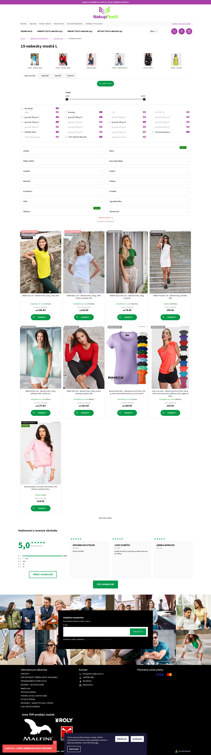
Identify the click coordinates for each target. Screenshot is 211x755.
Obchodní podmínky (28, 692)
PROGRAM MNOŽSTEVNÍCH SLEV (34, 681)
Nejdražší (58, 76)
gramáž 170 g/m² (84, 122)
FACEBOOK (87, 681)
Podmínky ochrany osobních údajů (34, 696)
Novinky (23, 24)
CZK (165, 31)
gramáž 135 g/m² (128, 132)
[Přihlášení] (182, 31)
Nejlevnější (45, 76)
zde (96, 742)
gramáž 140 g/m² (84, 127)
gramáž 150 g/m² (41, 122)
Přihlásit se (138, 632)
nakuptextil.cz (88, 685)
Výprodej (33, 24)
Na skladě (41, 108)
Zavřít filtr (106, 83)
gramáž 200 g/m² (128, 117)
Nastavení (73, 749)
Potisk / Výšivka (45, 24)
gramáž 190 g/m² (41, 127)
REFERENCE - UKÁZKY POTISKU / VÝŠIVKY (37, 703)
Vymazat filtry (104, 218)
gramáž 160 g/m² (41, 117)
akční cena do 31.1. (128, 137)
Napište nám (25, 688)
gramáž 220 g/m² (171, 117)
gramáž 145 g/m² (128, 122)
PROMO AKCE (41, 132)
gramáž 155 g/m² (84, 132)
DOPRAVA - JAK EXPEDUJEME (32, 685)
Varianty (42, 317)
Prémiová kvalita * (171, 132)
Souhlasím (137, 739)
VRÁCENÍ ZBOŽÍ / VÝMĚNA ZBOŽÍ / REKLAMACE (39, 677)
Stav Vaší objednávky (75, 24)
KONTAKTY (25, 674)
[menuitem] (26, 31)
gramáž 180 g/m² (84, 117)
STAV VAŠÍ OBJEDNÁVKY (30, 707)
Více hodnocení (105, 584)
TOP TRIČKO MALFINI (84, 137)
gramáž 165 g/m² (171, 127)
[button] (62, 151)
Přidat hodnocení (43, 574)
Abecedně (70, 76)
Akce (41, 112)
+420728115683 (88, 677)
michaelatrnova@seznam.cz (93, 674)
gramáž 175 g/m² (128, 127)
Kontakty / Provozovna (94, 24)
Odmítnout (122, 739)
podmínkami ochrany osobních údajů (98, 639)
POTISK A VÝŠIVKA (28, 699)
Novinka (84, 112)
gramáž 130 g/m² (171, 122)
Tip (128, 112)
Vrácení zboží (59, 24)
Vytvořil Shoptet (184, 751)
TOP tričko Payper (41, 137)
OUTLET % (171, 112)
